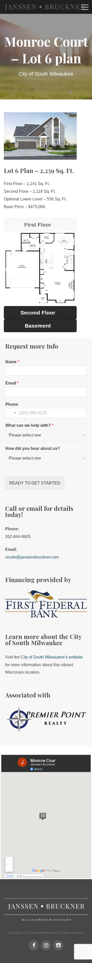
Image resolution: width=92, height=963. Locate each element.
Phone (11, 404)
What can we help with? (29, 425)
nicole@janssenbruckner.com (32, 557)
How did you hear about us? (32, 448)
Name (12, 362)
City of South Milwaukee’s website (52, 657)
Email (12, 383)
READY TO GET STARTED (34, 483)
